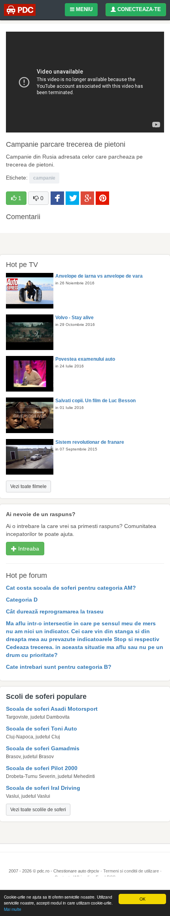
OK (142, 899)
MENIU (83, 9)
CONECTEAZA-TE (138, 9)
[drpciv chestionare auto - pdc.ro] (20, 10)
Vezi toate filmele (28, 486)
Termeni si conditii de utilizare (131, 871)
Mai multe (12, 909)
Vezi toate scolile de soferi (38, 809)
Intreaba (28, 548)
